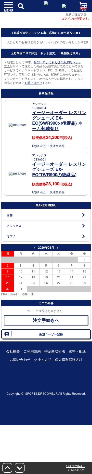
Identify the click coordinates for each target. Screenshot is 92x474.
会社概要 (13, 351)
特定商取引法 (54, 351)
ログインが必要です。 (76, 18)
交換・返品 (42, 359)
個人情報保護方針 (68, 359)
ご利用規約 (32, 351)
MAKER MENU (46, 205)
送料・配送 (77, 351)
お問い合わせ (33, 83)
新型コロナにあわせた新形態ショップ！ (42, 64)
